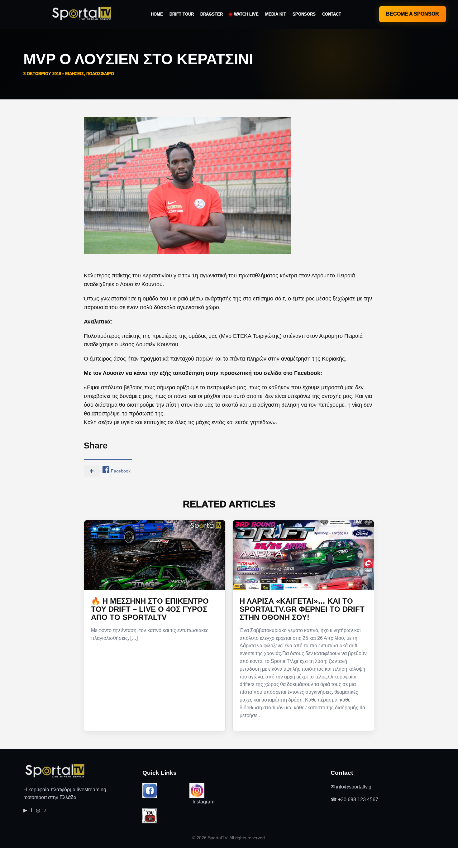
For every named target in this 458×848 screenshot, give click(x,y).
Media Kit (275, 14)
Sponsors (304, 14)
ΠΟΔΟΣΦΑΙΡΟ (100, 73)
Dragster (211, 14)
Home (157, 14)
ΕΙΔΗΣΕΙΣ (74, 73)
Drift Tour (181, 14)
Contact (331, 14)
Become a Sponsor (412, 14)
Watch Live (246, 14)
